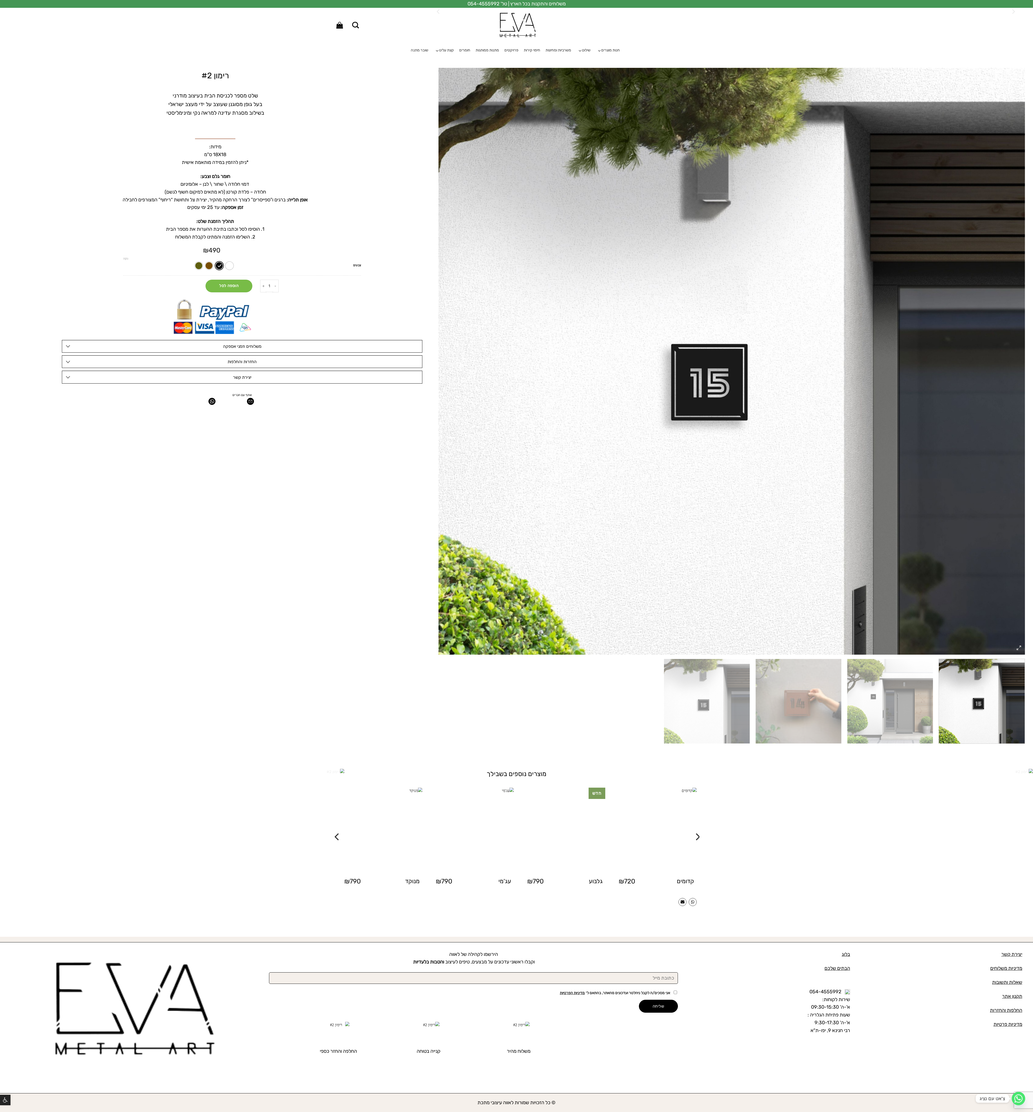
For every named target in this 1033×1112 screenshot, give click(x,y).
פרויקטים (511, 50)
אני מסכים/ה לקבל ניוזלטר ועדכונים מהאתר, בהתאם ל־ (615, 993)
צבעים (357, 265)
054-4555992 (825, 992)
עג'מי (504, 881)
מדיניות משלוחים (1006, 968)
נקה (125, 258)
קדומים (685, 881)
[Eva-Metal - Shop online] (516, 25)
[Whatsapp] (1018, 1098)
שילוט (586, 50)
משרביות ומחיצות (558, 50)
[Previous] (696, 826)
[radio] (229, 266)
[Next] (336, 826)
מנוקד (412, 881)
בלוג (846, 954)
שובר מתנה (419, 50)
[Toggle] (68, 347)
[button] (5, 1100)
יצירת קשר (1011, 954)
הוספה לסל (229, 285)
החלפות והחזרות (1006, 1010)
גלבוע (596, 881)
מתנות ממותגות (487, 50)
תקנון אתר (1012, 996)
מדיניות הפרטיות (572, 993)
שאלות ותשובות (1007, 982)
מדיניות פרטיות (1007, 1024)
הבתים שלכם (837, 968)
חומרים (464, 50)
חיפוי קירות (532, 50)
